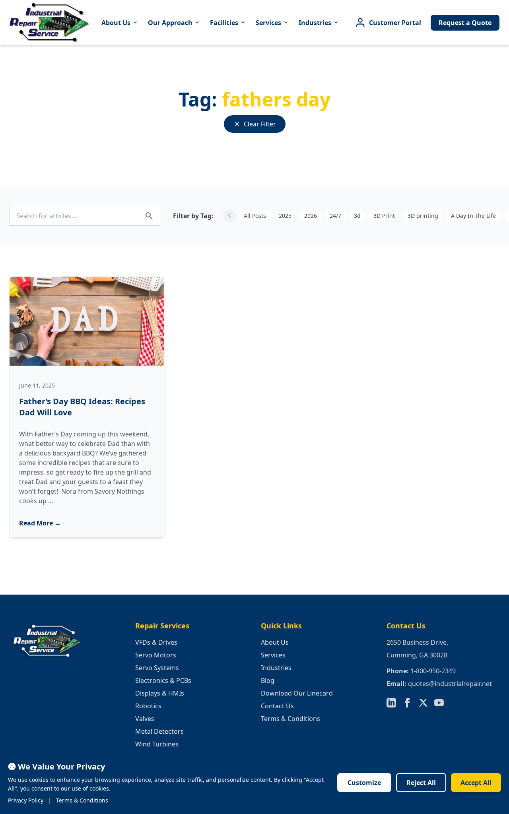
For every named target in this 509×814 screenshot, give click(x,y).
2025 (285, 215)
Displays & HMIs (159, 693)
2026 (310, 215)
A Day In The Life (473, 215)
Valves (144, 718)
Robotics (148, 706)
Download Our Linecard (297, 693)
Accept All (476, 782)
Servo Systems (157, 667)
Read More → (40, 523)
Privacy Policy (25, 800)
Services (272, 22)
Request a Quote (465, 22)
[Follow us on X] (423, 702)
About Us (119, 22)
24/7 (335, 215)
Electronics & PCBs (163, 680)
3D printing (423, 215)
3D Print (384, 215)
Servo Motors (155, 655)
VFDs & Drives (156, 642)
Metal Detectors (159, 731)
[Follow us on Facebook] (407, 702)
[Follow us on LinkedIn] (391, 702)
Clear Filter (254, 124)
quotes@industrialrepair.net (450, 683)
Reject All (421, 782)
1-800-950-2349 (433, 671)
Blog (267, 680)
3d (357, 215)
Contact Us (277, 706)
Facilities (228, 22)
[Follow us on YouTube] (439, 702)
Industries (319, 22)
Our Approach (174, 22)
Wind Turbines (157, 744)
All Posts (255, 215)
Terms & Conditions (290, 718)
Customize (364, 782)
